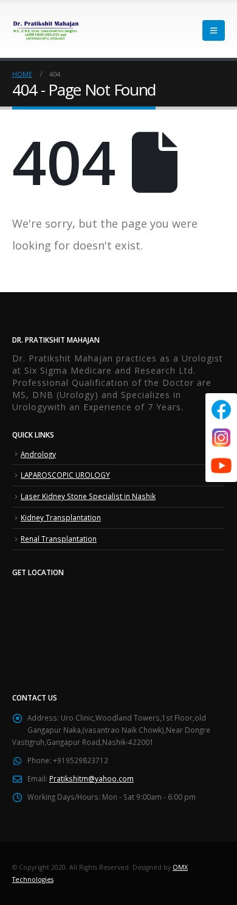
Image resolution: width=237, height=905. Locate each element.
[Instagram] (221, 437)
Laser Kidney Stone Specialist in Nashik (88, 496)
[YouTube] (221, 465)
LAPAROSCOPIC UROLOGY (65, 475)
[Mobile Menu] (213, 30)
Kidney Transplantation (61, 517)
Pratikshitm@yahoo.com (91, 778)
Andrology (38, 454)
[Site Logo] (45, 30)
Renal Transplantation (59, 538)
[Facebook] (221, 409)
